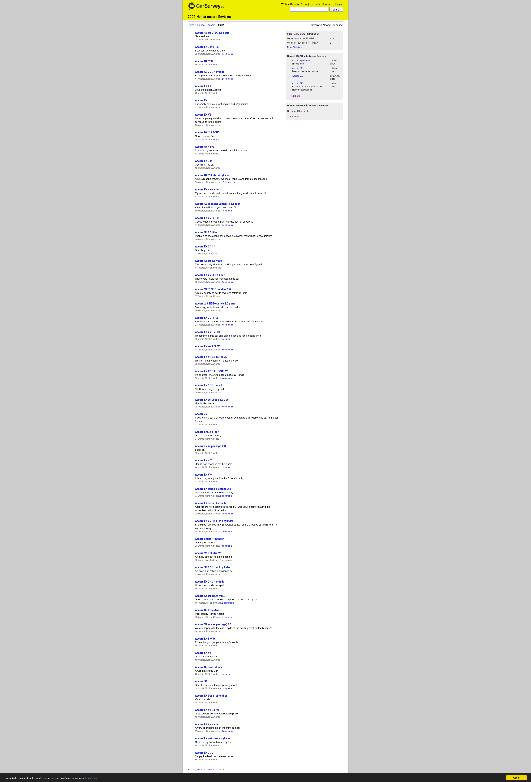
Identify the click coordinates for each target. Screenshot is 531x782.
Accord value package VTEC (211, 446)
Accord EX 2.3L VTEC (207, 332)
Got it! (516, 777)
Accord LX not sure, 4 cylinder (213, 738)
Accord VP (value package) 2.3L (214, 624)
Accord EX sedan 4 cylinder (211, 503)
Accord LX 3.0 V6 (205, 638)
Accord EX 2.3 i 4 (205, 246)
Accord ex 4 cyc (204, 146)
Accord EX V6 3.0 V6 (207, 710)
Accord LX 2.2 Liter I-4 (208, 385)
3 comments (227, 324)
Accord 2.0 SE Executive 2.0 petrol (215, 303)
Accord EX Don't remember (211, 695)
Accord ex (201, 414)
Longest (338, 25)
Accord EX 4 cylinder (207, 189)
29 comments (226, 378)
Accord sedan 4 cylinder (209, 538)
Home (191, 25)
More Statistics (294, 47)
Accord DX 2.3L (204, 61)
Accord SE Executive (207, 610)
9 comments (227, 406)
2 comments (227, 78)
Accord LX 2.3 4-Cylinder (210, 275)
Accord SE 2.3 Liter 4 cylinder (212, 567)
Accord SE (201, 681)
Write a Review (290, 4)
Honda (201, 25)
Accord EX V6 (203, 114)
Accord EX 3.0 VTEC (207, 47)
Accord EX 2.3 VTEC (207, 218)
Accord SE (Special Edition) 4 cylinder (217, 203)
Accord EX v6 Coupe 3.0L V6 (212, 399)
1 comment (227, 210)
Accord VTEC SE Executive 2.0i (213, 289)
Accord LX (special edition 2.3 (213, 489)
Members (314, 4)
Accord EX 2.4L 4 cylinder (210, 581)
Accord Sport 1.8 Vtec (208, 260)
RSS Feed (294, 95)
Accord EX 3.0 (203, 161)
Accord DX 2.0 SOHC (207, 132)
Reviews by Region (332, 4)
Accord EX (201, 100)
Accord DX (297, 75)
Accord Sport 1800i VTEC (210, 596)
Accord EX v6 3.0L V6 (207, 346)
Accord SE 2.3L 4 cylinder (210, 71)
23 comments (228, 182)
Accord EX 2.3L (204, 752)
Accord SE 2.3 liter (206, 232)
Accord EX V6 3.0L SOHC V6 (211, 371)
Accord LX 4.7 (203, 460)
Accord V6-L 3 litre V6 (208, 553)
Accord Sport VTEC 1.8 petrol (212, 32)
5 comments (227, 513)
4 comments (227, 53)
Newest (327, 25)
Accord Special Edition (208, 667)
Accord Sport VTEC (302, 60)
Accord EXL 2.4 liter (207, 431)
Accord (211, 25)
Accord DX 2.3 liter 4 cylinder (212, 175)
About (304, 4)
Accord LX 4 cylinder (207, 724)
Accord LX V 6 (203, 474)
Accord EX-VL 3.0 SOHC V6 (211, 357)
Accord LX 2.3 (203, 86)
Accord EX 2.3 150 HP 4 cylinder (214, 521)
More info (92, 778)
